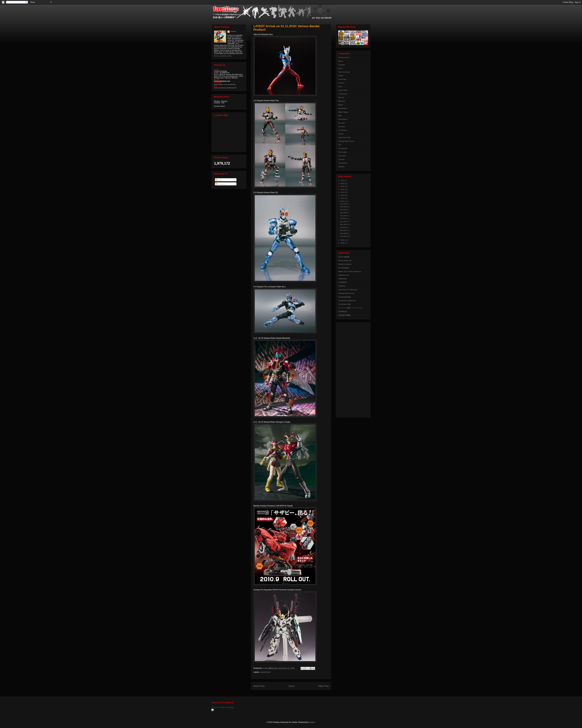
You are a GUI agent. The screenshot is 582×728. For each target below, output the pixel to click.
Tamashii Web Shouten (346, 141)
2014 (343, 189)
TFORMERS (342, 282)
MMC (340, 116)
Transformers (342, 163)
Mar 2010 (343, 230)
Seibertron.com (343, 275)
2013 (343, 192)
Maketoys (341, 101)
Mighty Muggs (343, 112)
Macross (341, 97)
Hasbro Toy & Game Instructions (349, 271)
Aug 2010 (344, 215)
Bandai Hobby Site (344, 260)
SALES (340, 134)
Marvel (340, 105)
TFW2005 (341, 286)
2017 (343, 180)
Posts (219, 180)
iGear (340, 86)
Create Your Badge (227, 707)
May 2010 (344, 224)
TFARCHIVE (342, 279)
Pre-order (341, 123)
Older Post (323, 686)
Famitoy (233, 31)
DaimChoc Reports (344, 264)
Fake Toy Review (344, 72)
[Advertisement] (350, 369)
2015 (343, 186)
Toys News (342, 156)
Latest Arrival (265, 672)
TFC (339, 145)
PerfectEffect (342, 119)
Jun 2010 (343, 221)
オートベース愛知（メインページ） (350, 308)
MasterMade (342, 108)
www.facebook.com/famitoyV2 (225, 88)
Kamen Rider (342, 90)
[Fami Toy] (212, 710)
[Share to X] (307, 668)
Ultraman (341, 166)
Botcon (340, 61)
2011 (343, 198)
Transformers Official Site (347, 300)
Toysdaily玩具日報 (344, 297)
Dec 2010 (343, 204)
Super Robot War (344, 137)
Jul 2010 (343, 218)
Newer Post (258, 686)
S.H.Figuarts (342, 130)
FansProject (342, 79)
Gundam (341, 83)
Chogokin (341, 65)
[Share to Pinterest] (313, 668)
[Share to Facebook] (310, 668)
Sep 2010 (344, 212)
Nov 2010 (343, 207)
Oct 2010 (343, 210)
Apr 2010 (343, 227)
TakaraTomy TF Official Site (347, 290)
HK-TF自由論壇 (343, 268)
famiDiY (341, 75)
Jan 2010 (343, 236)
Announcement (343, 57)
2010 (343, 201)
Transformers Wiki (344, 304)
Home (291, 686)
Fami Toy (214, 707)
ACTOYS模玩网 (343, 257)
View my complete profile (222, 56)
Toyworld (341, 159)
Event (340, 68)
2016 (343, 183)
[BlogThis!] (304, 668)
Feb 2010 (343, 233)
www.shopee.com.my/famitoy (225, 84)
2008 (343, 243)
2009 (343, 240)
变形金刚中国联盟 (344, 315)
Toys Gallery (342, 152)
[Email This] (302, 668)
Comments (221, 184)
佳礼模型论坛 (342, 311)
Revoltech (341, 126)
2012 (343, 195)
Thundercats (342, 148)
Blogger (312, 722)
